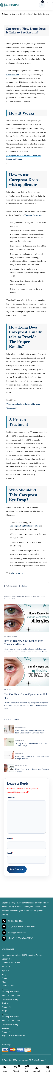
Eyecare (5, 970)
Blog (4, 982)
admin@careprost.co (17, 932)
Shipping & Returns (10, 991)
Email (10, 853)
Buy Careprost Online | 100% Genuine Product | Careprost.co (22, 957)
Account (36, 1071)
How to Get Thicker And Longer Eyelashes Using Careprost (32, 757)
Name (10, 839)
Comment (12, 798)
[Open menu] (50, 5)
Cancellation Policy (10, 999)
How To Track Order (11, 995)
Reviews (5, 1003)
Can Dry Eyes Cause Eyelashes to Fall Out (26, 696)
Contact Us (6, 1007)
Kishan (24, 586)
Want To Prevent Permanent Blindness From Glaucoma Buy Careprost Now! (30, 732)
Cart (26, 1069)
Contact (5, 978)
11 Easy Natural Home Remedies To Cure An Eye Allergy (31, 744)
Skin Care (6, 966)
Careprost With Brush (11, 962)
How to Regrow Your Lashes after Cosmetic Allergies (23, 642)
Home (6, 14)
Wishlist (16, 1069)
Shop (4, 974)
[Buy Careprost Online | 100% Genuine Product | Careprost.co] (9, 5)
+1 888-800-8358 (15, 921)
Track (48, 1071)
